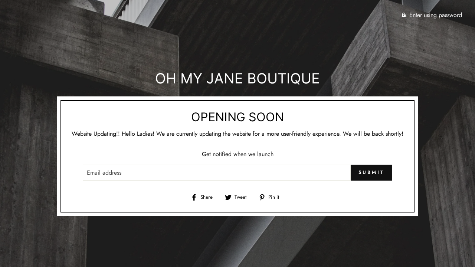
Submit (371, 172)
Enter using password (435, 15)
